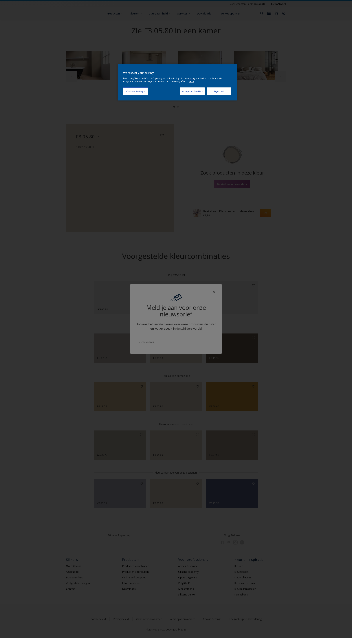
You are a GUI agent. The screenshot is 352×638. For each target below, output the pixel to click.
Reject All (219, 91)
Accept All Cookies (192, 91)
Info (191, 81)
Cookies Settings (135, 91)
